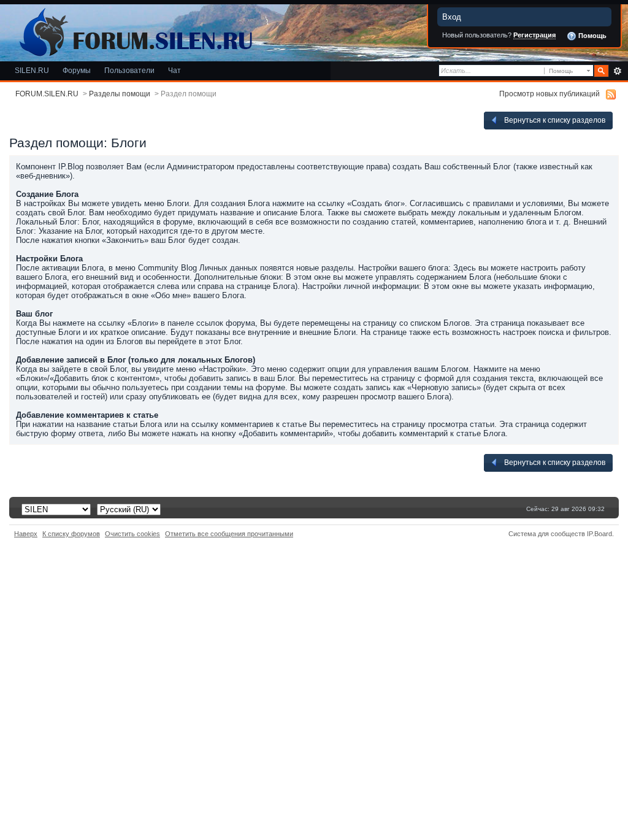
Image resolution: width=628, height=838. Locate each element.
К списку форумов (71, 533)
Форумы (77, 70)
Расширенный (617, 71)
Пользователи (129, 70)
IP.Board (599, 533)
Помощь (591, 35)
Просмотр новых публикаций (549, 94)
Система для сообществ (546, 533)
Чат (174, 70)
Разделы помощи (119, 94)
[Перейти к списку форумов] (133, 29)
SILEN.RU (32, 70)
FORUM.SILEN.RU (46, 94)
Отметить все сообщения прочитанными (229, 533)
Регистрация (534, 35)
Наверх (25, 533)
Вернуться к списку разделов (553, 120)
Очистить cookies (132, 533)
